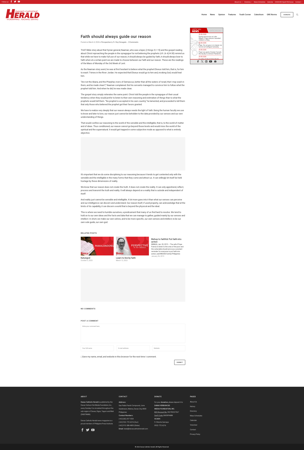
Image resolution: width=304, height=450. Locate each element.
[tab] (198, 30)
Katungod (85, 258)
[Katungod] (97, 246)
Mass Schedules (259, 2)
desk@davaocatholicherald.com (136, 429)
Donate (287, 15)
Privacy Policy (195, 434)
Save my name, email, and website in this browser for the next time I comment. (119, 356)
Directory (247, 2)
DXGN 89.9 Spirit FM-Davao (284, 2)
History (192, 406)
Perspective (106, 42)
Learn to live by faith (126, 258)
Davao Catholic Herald (147, 447)
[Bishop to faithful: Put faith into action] (169, 247)
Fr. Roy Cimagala (119, 42)
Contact (298, 2)
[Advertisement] (133, 153)
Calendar (270, 2)
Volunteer (193, 425)
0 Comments (133, 42)
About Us (238, 2)
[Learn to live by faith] (132, 246)
